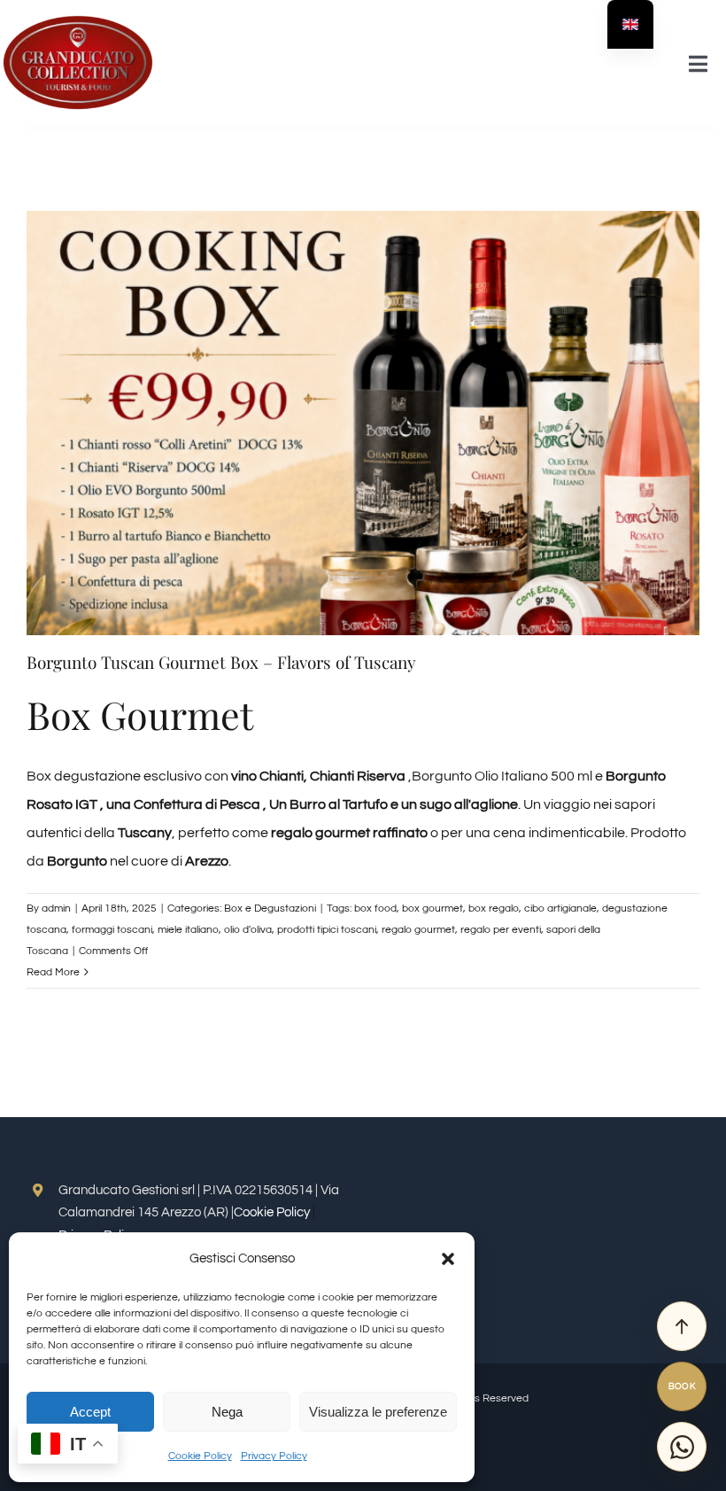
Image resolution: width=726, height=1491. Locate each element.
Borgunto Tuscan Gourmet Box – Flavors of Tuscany (221, 661)
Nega (227, 1411)
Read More (53, 972)
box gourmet (432, 908)
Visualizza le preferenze (378, 1411)
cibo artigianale (560, 908)
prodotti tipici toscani (326, 930)
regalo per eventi (500, 930)
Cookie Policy (200, 1456)
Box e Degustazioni (270, 908)
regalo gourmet (418, 930)
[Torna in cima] (682, 1326)
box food (375, 908)
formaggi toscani (112, 930)
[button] (448, 1259)
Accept (90, 1411)
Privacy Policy (274, 1456)
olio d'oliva (248, 930)
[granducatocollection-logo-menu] (77, 20)
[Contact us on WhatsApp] (682, 1447)
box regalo (493, 908)
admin (56, 908)
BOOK (682, 1386)
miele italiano (188, 930)
